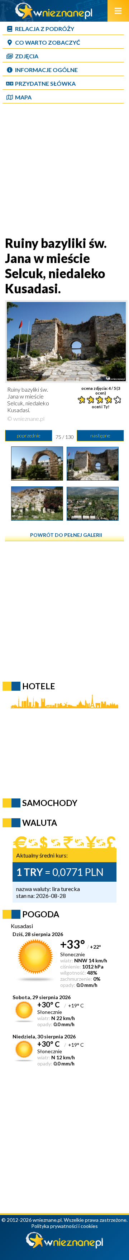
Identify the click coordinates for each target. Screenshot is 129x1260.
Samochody (49, 803)
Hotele (38, 686)
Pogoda (40, 914)
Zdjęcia (26, 56)
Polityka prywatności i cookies (64, 1226)
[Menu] (118, 11)
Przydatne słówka (45, 83)
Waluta (39, 823)
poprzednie (28, 435)
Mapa (23, 97)
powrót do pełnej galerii (66, 535)
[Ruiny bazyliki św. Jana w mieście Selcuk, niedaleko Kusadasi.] (93, 478)
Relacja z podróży (44, 28)
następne (100, 435)
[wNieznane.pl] (53, 16)
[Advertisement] (64, 170)
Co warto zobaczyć (47, 42)
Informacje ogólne (46, 69)
